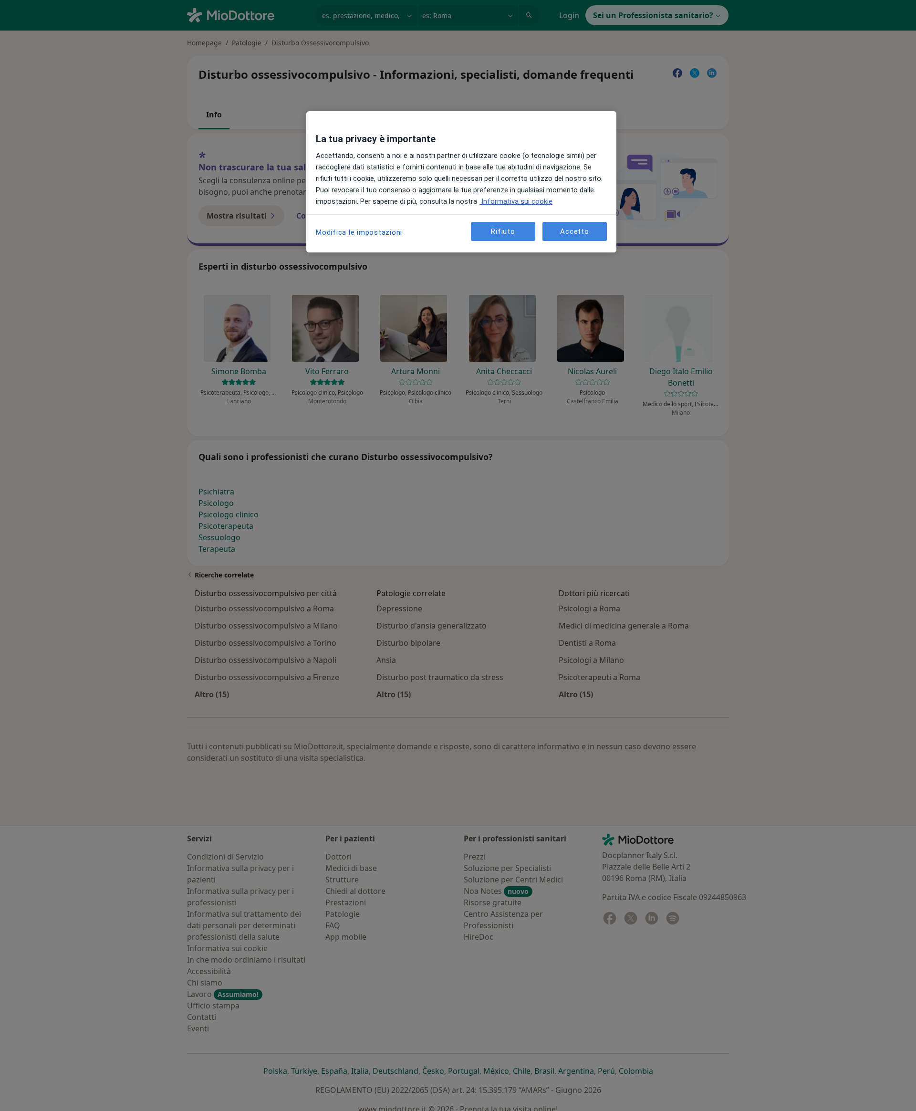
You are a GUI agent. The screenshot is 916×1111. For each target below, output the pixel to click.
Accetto (574, 231)
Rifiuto (503, 231)
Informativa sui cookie (515, 201)
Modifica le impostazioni (359, 232)
